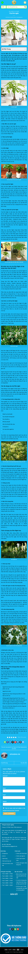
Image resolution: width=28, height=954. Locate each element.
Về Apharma (5, 853)
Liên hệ (3, 856)
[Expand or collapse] (25, 49)
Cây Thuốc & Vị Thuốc (14, 11)
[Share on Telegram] (23, 742)
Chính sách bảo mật (6, 861)
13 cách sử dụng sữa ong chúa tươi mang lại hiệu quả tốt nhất (21, 882)
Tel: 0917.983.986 (6, 844)
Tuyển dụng (4, 858)
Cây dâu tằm (24, 762)
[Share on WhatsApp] (5, 742)
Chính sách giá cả (20, 856)
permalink (14, 748)
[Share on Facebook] (7, 742)
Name (4, 788)
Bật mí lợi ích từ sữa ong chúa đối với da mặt (21, 875)
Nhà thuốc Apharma (22, 59)
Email (4, 794)
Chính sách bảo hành (21, 853)
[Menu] (2, 2)
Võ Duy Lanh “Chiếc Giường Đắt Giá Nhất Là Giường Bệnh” (21, 888)
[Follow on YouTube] (18, 929)
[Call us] (15, 929)
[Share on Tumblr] (20, 742)
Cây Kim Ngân (4, 53)
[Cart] (25, 2)
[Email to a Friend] (12, 742)
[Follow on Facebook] (10, 929)
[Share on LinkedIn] (18, 742)
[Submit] (25, 7)
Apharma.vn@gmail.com (11, 846)
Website (5, 801)
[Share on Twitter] (10, 742)
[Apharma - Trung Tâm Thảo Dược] (14, 2)
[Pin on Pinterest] (15, 742)
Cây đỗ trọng (4, 762)
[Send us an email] (12, 929)
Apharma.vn (19, 17)
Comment (5, 775)
